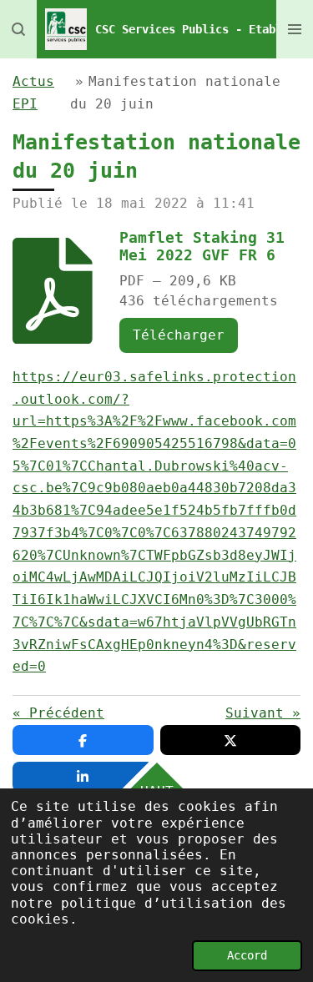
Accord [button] (247, 955)
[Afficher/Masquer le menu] (294, 29)
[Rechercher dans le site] (18, 29)
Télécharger (179, 335)
